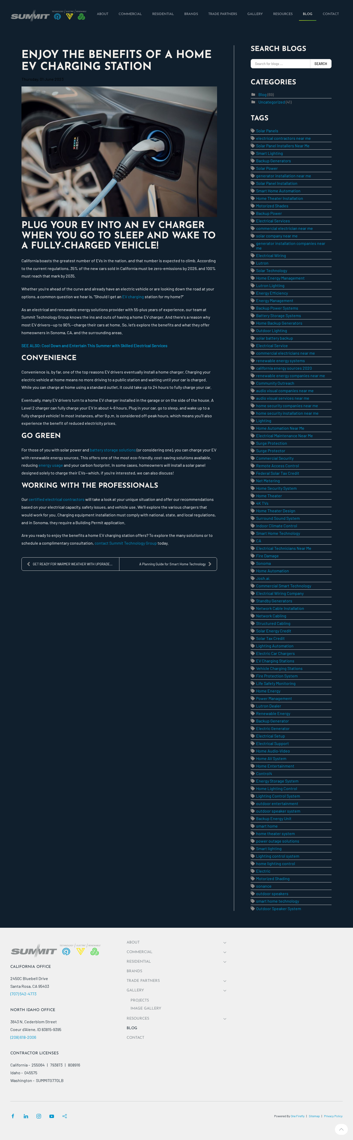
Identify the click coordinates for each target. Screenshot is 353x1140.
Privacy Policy (333, 1116)
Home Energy (268, 690)
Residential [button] (139, 962)
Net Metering (268, 480)
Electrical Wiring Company (280, 593)
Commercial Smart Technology (283, 585)
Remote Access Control (277, 465)
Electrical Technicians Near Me (283, 548)
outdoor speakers (272, 893)
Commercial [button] (139, 952)
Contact (135, 1038)
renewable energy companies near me (290, 375)
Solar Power (267, 168)
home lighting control (275, 863)
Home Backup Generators (279, 322)
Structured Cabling (273, 623)
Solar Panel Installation (276, 183)
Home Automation (272, 570)
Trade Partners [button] (143, 981)
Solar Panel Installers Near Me (283, 145)
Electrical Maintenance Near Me (284, 435)
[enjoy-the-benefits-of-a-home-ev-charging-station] (119, 151)
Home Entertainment (275, 765)
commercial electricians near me (285, 352)
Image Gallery (146, 1009)
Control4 (264, 773)
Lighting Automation (275, 645)
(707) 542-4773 (23, 993)
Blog (262, 94)
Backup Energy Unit (273, 818)
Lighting (263, 420)
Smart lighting (269, 848)
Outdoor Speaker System (278, 908)
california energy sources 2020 (284, 368)
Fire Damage (267, 555)
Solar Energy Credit (273, 630)
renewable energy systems (280, 360)
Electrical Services (273, 220)
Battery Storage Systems (278, 315)
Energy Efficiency (272, 292)
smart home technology (277, 900)
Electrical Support (272, 743)
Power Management (274, 698)
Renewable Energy (273, 713)
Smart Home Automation (278, 190)
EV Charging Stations (275, 660)
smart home (267, 825)
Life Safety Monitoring (276, 683)
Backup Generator (272, 720)
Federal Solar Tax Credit (277, 473)
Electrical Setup (270, 735)
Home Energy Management (280, 277)
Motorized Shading (273, 878)
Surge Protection (271, 443)
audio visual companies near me (285, 390)
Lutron (262, 262)
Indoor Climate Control (276, 525)
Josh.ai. (263, 578)
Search (320, 64)
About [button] (133, 943)
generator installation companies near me (290, 245)
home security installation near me (287, 413)
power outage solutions (277, 840)
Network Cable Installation (280, 608)
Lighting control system (277, 855)
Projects (140, 1001)
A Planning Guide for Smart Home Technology (172, 564)
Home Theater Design (275, 510)
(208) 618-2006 (23, 1037)
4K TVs (262, 503)
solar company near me (277, 235)
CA (258, 540)
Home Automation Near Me (280, 428)
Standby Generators (274, 600)
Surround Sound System (278, 518)
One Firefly (298, 1116)
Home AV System (271, 758)
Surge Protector (270, 450)
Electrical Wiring (271, 255)
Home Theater (269, 495)
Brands (134, 971)
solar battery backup (274, 337)
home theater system (275, 833)
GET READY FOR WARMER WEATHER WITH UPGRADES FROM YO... (76, 564)
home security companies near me (287, 405)
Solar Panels (267, 130)
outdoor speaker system (278, 810)
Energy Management (274, 300)
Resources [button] (138, 1019)
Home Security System (276, 488)
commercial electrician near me (284, 228)
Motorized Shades (272, 205)
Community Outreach (275, 383)
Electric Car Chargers (275, 653)
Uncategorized (271, 101)
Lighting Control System (278, 795)
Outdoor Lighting (271, 330)
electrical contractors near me (283, 138)
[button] (341, 1129)
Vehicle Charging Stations (279, 668)
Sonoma (263, 563)
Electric (263, 870)
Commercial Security (275, 458)
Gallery (135, 990)
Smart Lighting (269, 153)
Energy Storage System (277, 780)
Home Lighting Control (276, 788)
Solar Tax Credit (270, 638)
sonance (264, 885)
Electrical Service (272, 345)
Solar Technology (271, 270)
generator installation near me (283, 175)
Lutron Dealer (268, 705)
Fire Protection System (277, 675)
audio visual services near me (282, 398)
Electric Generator (273, 728)
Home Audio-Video (273, 750)
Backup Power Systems (277, 307)
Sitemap (314, 1116)
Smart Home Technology (278, 533)
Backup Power (269, 213)
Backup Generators (273, 160)
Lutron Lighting (270, 285)
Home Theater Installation (279, 198)
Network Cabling (271, 615)
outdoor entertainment (277, 803)
